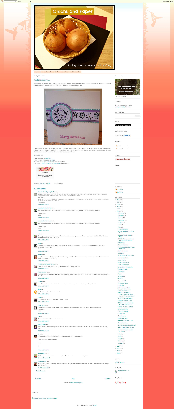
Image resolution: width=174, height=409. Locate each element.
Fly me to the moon (123, 229)
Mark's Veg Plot (122, 260)
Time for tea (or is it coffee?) (125, 306)
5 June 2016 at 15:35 (43, 217)
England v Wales (122, 281)
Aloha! (119, 274)
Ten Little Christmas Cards (125, 300)
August (120, 222)
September (121, 220)
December (121, 213)
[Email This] (55, 183)
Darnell (40, 281)
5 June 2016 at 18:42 (43, 260)
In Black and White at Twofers (126, 327)
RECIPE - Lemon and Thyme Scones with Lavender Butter (126, 295)
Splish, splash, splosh (124, 287)
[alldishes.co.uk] (119, 362)
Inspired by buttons (123, 257)
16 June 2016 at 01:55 (44, 367)
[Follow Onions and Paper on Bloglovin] (123, 136)
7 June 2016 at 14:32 (43, 350)
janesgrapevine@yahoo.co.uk (123, 107)
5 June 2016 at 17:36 (43, 240)
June (119, 227)
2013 (118, 350)
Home (37, 72)
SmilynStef (41, 353)
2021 (118, 199)
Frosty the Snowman (47, 161)
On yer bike (121, 271)
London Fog (121, 285)
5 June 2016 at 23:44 (43, 268)
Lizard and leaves (122, 251)
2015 (118, 346)
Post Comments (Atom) (76, 382)
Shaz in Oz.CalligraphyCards (46, 192)
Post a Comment (40, 371)
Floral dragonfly (122, 316)
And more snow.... (123, 323)
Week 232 (52, 160)
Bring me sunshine (123, 309)
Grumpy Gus (121, 313)
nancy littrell (41, 324)
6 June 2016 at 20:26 (43, 302)
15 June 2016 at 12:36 (44, 358)
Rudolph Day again (123, 245)
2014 (118, 348)
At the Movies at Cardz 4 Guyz (126, 255)
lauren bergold (42, 361)
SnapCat (120, 278)
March (120, 338)
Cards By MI (41, 305)
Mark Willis (120, 192)
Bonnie (40, 254)
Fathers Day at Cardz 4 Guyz (125, 320)
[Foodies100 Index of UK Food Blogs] (122, 370)
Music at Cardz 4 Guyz (124, 292)
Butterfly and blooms (123, 262)
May (119, 334)
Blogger (94, 405)
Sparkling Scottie (122, 269)
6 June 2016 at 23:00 (43, 313)
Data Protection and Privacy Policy (71, 72)
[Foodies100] (119, 372)
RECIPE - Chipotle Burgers (125, 298)
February (120, 341)
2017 (118, 209)
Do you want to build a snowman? (127, 325)
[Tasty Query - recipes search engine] (120, 384)
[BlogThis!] (56, 183)
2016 (118, 211)
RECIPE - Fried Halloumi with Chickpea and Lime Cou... (125, 303)
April (119, 336)
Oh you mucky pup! (123, 311)
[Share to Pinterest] (62, 183)
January (120, 343)
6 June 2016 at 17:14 (43, 294)
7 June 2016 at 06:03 (43, 330)
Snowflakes (48, 158)
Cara (39, 297)
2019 (118, 204)
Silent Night (121, 253)
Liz (39, 316)
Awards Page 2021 (46, 72)
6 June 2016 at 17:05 (43, 286)
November (121, 215)
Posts (119, 146)
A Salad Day (121, 242)
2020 (118, 202)
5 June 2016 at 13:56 (43, 204)
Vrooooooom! (121, 276)
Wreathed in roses (123, 318)
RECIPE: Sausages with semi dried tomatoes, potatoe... (126, 239)
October (120, 218)
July (119, 224)
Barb (39, 289)
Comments (120, 149)
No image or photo (123, 283)
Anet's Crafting (42, 272)
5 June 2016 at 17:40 (43, 251)
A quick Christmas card (124, 290)
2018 (118, 206)
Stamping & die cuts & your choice (50, 163)
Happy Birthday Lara (123, 264)
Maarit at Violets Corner (44, 208)
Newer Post (38, 378)
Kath (39, 243)
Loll (39, 233)
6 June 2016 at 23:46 (43, 321)
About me (57, 72)
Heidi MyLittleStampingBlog (46, 264)
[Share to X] (58, 183)
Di (38, 334)
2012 (118, 353)
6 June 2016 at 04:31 (43, 278)
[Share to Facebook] (60, 183)
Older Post (108, 378)
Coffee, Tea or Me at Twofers (125, 267)
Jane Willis (120, 189)
